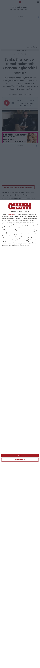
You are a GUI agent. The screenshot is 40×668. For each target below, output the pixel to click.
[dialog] (20, 434)
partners (11, 214)
